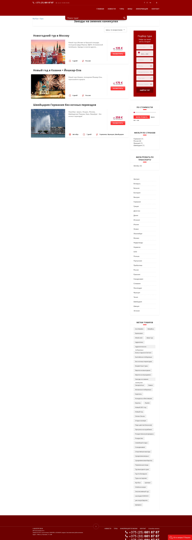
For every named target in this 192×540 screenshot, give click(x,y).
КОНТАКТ (155, 9)
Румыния (137, 271)
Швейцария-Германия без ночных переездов (64, 101)
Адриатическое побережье (140, 343)
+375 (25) (44, 2)
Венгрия (137, 194)
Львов (147, 400)
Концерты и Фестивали (143, 395)
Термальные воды (141, 462)
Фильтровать (142, 114)
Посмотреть (118, 50)
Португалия (138, 257)
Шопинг (147, 479)
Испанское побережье (143, 386)
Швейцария (138, 142)
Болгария (137, 189)
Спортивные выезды (142, 448)
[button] (180, 537)
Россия (136, 137)
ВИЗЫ (130, 9)
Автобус (136, 162)
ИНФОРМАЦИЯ (142, 9)
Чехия (136, 294)
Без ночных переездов (143, 358)
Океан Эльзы (140, 413)
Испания (137, 216)
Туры (41, 15)
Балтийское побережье (143, 354)
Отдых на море (140, 417)
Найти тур (145, 87)
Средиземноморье (142, 453)
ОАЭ (135, 248)
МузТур (35, 15)
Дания (136, 212)
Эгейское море (140, 484)
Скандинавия (138, 275)
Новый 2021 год (140, 404)
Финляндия (138, 285)
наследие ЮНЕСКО (141, 493)
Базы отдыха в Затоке (143, 349)
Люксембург (138, 230)
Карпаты (138, 391)
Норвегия (137, 244)
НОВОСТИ (112, 9)
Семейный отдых (141, 439)
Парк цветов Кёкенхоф (143, 422)
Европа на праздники (143, 371)
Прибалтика (138, 262)
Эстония (137, 307)
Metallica (151, 326)
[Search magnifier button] (124, 14)
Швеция (136, 303)
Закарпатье (139, 382)
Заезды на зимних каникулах (141, 376)
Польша (136, 253)
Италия (136, 221)
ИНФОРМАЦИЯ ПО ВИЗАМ (128, 525)
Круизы (138, 400)
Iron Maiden (139, 326)
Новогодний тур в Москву (51, 32)
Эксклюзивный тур (142, 488)
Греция (136, 203)
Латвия (136, 225)
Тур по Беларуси (141, 470)
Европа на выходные (142, 367)
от (118, 45)
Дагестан (137, 207)
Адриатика (139, 339)
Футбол (138, 479)
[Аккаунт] (157, 2)
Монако (136, 235)
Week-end (138, 334)
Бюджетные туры (141, 363)
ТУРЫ (121, 9)
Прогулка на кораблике (143, 426)
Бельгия (136, 185)
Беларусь (137, 180)
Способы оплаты (153, 525)
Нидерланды (138, 239)
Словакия (137, 280)
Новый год (139, 408)
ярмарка (138, 501)
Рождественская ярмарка (144, 431)
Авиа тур (150, 334)
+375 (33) (144, 532)
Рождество (139, 435)
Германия (137, 135)
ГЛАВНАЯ (100, 9)
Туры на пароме (141, 475)
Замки (150, 382)
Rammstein (139, 330)
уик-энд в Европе (141, 497)
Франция (137, 140)
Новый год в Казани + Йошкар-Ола (57, 67)
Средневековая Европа (143, 457)
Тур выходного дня (142, 466)
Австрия (136, 176)
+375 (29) (144, 536)
